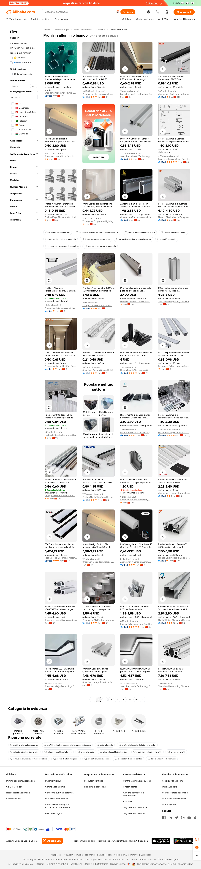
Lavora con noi (13, 798)
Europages (146, 854)
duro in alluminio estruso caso (141, 232)
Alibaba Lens (22, 841)
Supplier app (88, 841)
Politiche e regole (53, 813)
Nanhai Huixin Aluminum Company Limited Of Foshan (136, 432)
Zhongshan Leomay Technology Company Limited (174, 493)
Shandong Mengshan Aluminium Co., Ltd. (61, 93)
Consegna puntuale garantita (59, 792)
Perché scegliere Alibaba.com (20, 781)
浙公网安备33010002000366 (151, 864)
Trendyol (134, 854)
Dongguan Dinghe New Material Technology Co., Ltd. (61, 495)
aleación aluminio (168, 239)
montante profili (178, 752)
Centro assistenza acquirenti (137, 781)
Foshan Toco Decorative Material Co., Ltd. (61, 558)
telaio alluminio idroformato (163, 759)
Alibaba (46, 29)
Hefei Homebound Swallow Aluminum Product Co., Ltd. (136, 301)
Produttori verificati (93, 781)
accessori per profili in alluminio (102, 246)
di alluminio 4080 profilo (59, 232)
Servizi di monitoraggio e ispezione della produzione (58, 806)
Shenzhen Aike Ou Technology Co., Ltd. (136, 156)
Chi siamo (11, 774)
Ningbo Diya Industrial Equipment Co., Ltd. (174, 217)
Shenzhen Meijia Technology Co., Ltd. (136, 94)
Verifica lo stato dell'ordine (175, 792)
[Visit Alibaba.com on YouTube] (189, 817)
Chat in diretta (130, 786)
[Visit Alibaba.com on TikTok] (195, 817)
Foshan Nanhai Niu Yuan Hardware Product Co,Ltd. (98, 497)
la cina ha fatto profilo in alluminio (64, 246)
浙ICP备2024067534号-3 (180, 864)
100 (136, 699)
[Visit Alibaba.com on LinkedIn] (170, 817)
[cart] (158, 12)
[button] (117, 12)
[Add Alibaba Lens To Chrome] (52, 841)
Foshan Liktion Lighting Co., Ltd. (60, 435)
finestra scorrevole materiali (97, 239)
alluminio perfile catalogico (60, 752)
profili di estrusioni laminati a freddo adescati (99, 232)
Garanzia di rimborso (55, 786)
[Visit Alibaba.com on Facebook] (164, 817)
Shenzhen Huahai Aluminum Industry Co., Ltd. (61, 156)
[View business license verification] (128, 864)
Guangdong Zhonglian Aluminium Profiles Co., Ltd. (136, 217)
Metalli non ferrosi (83, 29)
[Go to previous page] (92, 699)
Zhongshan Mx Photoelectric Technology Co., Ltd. (98, 305)
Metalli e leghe (62, 29)
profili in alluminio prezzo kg (25, 745)
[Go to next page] (142, 699)
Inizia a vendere (169, 786)
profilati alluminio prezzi (98, 759)
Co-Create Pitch (14, 786)
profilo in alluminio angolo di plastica (135, 239)
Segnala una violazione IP (135, 807)
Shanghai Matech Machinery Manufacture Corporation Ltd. (136, 499)
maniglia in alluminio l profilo (149, 752)
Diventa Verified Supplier (174, 798)
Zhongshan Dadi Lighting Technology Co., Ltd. (174, 94)
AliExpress (56, 854)
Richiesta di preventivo (95, 786)
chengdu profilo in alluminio (115, 752)
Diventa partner (169, 804)
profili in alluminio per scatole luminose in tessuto (69, 745)
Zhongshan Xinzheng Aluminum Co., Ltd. (98, 94)
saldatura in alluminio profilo (25, 752)
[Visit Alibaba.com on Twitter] (176, 817)
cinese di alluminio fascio (175, 232)
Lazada (100, 854)
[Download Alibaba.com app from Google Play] (184, 841)
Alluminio (100, 29)
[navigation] (24, 365)
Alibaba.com (142, 841)
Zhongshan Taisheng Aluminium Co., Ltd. (61, 308)
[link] (197, 839)
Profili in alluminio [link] (118, 29)
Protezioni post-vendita (56, 798)
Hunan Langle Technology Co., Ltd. (136, 370)
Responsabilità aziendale (18, 792)
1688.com (68, 854)
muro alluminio (87, 752)
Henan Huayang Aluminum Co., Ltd (174, 432)
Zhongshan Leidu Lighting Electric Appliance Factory (61, 366)
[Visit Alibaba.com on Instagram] (183, 817)
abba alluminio (106, 745)
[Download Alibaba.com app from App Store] (161, 841)
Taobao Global (113, 854)
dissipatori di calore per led (130, 759)
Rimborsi (127, 801)
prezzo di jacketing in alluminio (62, 239)
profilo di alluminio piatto (68, 759)
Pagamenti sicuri (53, 781)
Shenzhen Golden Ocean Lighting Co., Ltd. (98, 370)
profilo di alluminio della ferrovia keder (139, 745)
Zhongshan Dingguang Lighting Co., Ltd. (98, 221)
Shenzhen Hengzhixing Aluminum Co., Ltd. (174, 301)
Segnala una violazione (134, 813)
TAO (125, 854)
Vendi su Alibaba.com (172, 781)
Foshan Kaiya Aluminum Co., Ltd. (174, 159)
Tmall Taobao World (85, 854)
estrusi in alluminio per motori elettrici (30, 759)
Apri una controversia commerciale (133, 794)
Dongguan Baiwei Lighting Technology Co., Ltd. (174, 366)
